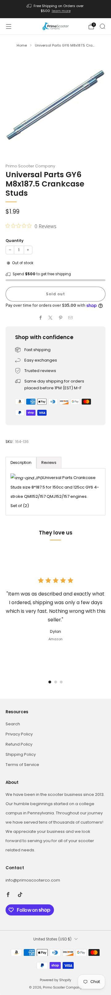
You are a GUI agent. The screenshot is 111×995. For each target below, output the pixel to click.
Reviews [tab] (48, 462)
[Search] (102, 26)
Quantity (14, 240)
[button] (49, 682)
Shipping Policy (21, 754)
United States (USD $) (52, 939)
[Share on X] (50, 318)
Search (13, 724)
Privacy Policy (19, 734)
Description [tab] (20, 462)
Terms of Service (22, 765)
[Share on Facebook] (41, 318)
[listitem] (55, 9)
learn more (61, 10)
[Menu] (9, 26)
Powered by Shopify (55, 980)
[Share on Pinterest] (61, 318)
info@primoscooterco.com (33, 880)
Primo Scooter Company (30, 166)
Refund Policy (19, 744)
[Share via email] (71, 318)
